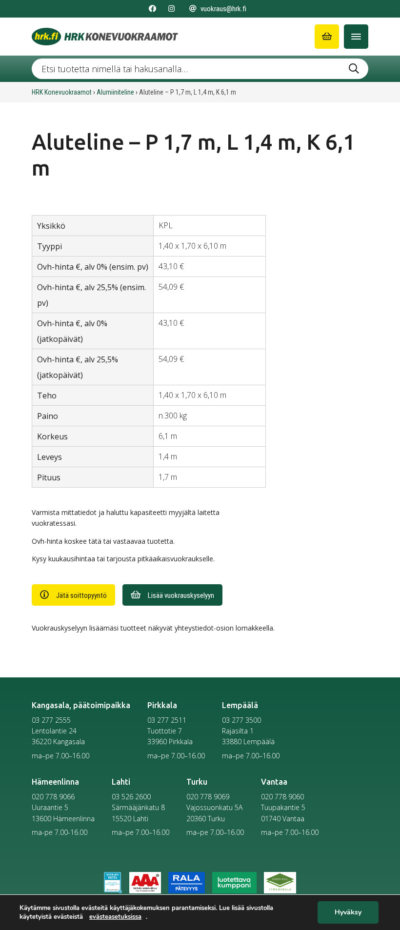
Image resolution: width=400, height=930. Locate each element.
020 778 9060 (282, 796)
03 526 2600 (131, 796)
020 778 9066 (53, 796)
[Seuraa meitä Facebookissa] (152, 9)
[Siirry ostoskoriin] (327, 36)
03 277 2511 (166, 720)
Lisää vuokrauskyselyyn (181, 595)
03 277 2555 (51, 720)
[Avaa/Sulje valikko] (356, 36)
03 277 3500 (241, 720)
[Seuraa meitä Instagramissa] (171, 9)
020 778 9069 (207, 796)
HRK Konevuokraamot (62, 92)
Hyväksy (348, 912)
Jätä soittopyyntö (81, 595)
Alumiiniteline (115, 92)
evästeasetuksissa (115, 916)
